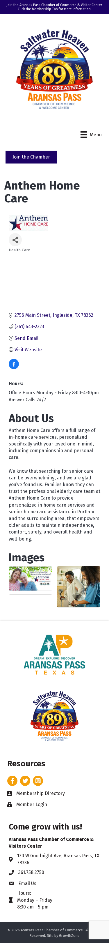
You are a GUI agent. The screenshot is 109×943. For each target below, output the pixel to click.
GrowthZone (69, 935)
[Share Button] (15, 239)
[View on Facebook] (14, 367)
